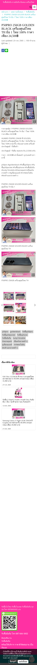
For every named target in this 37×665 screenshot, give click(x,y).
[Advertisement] (18, 75)
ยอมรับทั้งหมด (23, 662)
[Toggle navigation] (34, 7)
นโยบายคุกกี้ (13, 658)
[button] (30, 7)
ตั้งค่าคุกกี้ (12, 662)
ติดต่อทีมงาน (6, 638)
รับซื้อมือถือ (5, 641)
